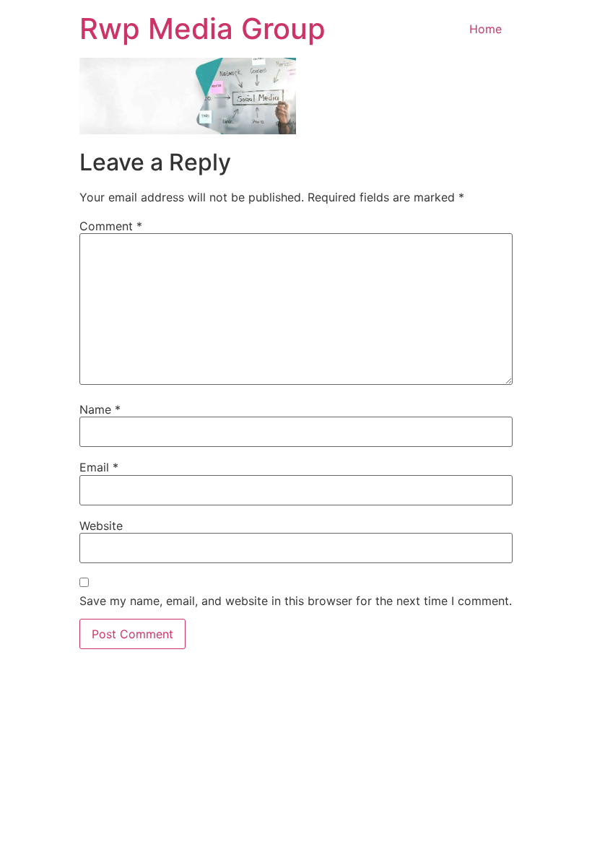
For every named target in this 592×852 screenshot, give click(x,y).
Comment (110, 226)
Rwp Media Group (202, 28)
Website (101, 525)
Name (100, 409)
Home (485, 29)
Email (98, 467)
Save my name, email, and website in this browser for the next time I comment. (295, 601)
